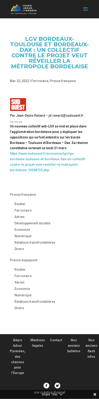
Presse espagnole (24, 260)
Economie (22, 229)
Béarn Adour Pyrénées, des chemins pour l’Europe (17, 356)
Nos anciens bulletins (73, 345)
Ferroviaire (39, 81)
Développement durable (32, 223)
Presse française (63, 81)
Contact (56, 340)
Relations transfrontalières (35, 242)
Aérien (19, 217)
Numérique (23, 236)
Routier (20, 204)
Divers (19, 249)
